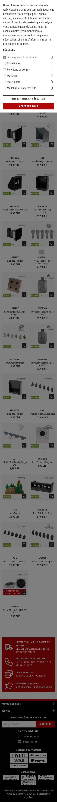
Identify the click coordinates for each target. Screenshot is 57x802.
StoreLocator (14, 82)
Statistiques (13, 63)
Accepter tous (28, 106)
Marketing (12, 76)
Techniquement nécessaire (22, 57)
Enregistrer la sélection (28, 98)
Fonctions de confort (18, 69)
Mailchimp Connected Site (21, 88)
